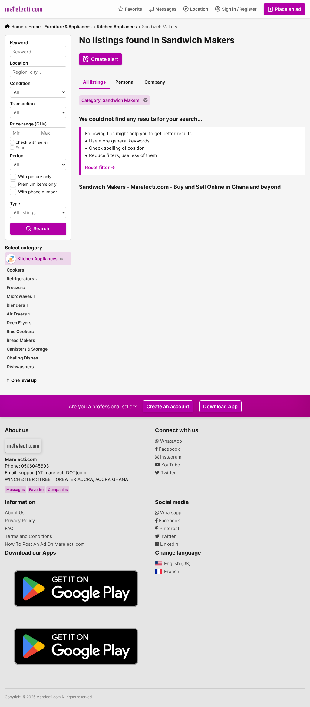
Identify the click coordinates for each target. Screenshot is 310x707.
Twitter (168, 472)
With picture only (34, 176)
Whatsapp (170, 512)
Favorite (133, 9)
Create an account (168, 406)
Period (17, 155)
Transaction (22, 103)
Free (19, 147)
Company (154, 82)
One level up (24, 380)
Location (198, 9)
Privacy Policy (20, 520)
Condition (20, 83)
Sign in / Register (239, 9)
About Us (15, 512)
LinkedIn (168, 544)
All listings (94, 82)
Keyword (19, 42)
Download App (220, 406)
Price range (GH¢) (28, 124)
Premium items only (37, 184)
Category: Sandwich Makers (110, 100)
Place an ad (287, 9)
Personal (125, 82)
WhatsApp (170, 441)
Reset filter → (100, 167)
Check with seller (31, 142)
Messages (165, 9)
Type (15, 203)
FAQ (9, 528)
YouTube (170, 465)
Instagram (170, 457)
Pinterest (168, 528)
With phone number (37, 191)
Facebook (169, 449)
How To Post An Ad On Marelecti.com (45, 544)
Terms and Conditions (28, 536)
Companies (58, 489)
